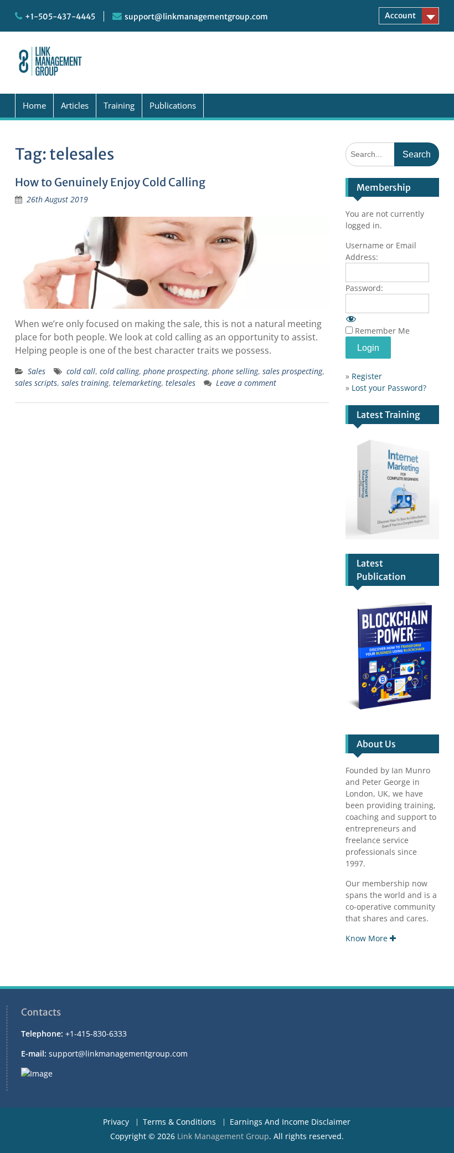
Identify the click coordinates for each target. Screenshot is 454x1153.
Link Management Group (223, 1136)
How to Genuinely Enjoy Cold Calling (110, 182)
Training (119, 105)
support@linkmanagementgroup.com (196, 17)
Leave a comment (246, 382)
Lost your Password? (389, 387)
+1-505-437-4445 (60, 17)
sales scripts (36, 382)
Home (34, 105)
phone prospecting (175, 371)
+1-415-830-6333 (96, 1033)
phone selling (235, 371)
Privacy (116, 1122)
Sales (36, 371)
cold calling (119, 371)
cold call (80, 371)
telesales (180, 382)
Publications (172, 105)
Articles (75, 105)
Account (400, 16)
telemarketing (137, 382)
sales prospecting (292, 371)
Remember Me (382, 330)
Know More (367, 938)
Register (367, 376)
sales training (85, 382)
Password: (364, 288)
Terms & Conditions (179, 1122)
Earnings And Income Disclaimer (290, 1122)
